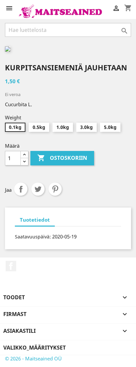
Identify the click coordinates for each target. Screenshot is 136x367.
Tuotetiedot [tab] (35, 219)
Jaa (20, 189)
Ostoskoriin (62, 158)
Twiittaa (38, 189)
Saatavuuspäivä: (33, 236)
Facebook (11, 266)
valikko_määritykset (34, 347)
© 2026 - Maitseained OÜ (33, 358)
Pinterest (55, 189)
